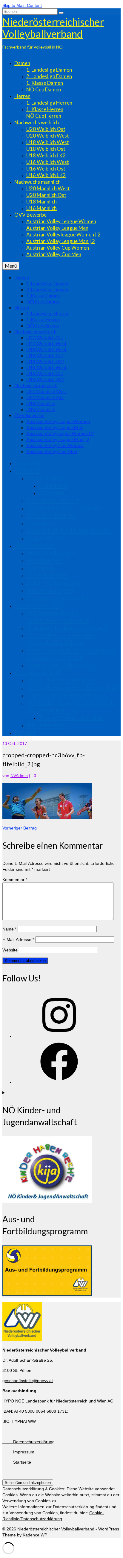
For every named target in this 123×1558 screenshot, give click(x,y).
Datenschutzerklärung (28, 1441)
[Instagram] (59, 1036)
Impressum (18, 1452)
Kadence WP (35, 1535)
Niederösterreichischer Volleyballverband (53, 28)
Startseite (17, 1462)
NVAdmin (19, 775)
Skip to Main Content (22, 5)
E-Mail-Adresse (18, 939)
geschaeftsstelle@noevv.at (27, 1380)
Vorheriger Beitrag (19, 828)
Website (10, 950)
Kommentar (14, 879)
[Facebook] (59, 1082)
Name (9, 929)
